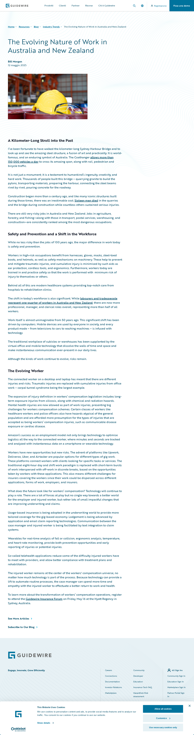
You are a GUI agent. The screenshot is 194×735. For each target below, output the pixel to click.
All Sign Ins (177, 670)
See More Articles (18, 618)
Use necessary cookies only (163, 727)
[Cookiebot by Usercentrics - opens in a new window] (18, 729)
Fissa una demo (181, 5)
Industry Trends (51, 26)
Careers (108, 670)
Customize (161, 718)
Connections (111, 675)
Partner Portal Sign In (175, 694)
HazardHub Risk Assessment (140, 694)
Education (138, 681)
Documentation (112, 681)
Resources (24, 26)
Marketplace (110, 692)
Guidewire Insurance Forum (44, 599)
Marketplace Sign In (176, 687)
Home (11, 26)
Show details (43, 723)
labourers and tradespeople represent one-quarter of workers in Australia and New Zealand (62, 300)
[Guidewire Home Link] (30, 655)
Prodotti (48, 5)
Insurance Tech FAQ (142, 687)
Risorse (89, 5)
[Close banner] (190, 706)
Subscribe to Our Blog (21, 627)
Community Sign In (176, 675)
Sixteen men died (86, 200)
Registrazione (160, 5)
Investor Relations (113, 687)
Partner (76, 5)
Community (138, 670)
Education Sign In (175, 681)
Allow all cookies (163, 709)
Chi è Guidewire (106, 5)
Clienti (62, 5)
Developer (138, 675)
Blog (36, 26)
